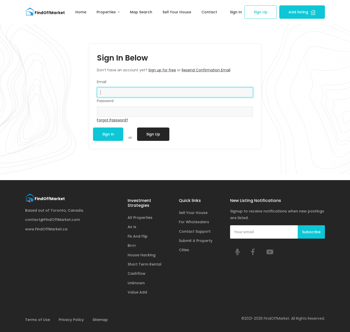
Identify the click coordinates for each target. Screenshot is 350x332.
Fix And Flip (138, 236)
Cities (184, 249)
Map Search (141, 12)
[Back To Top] (335, 317)
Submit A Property (195, 240)
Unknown (136, 283)
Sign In (236, 12)
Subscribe (311, 232)
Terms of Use (37, 319)
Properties (107, 12)
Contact (209, 12)
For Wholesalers (194, 221)
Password (105, 100)
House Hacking (142, 255)
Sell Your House (176, 12)
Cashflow (137, 273)
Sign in (108, 134)
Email (101, 81)
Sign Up (260, 12)
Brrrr (132, 245)
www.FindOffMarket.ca (46, 229)
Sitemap (100, 319)
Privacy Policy (71, 319)
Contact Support (195, 231)
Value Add (137, 292)
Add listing (299, 12)
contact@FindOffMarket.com (52, 219)
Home (80, 12)
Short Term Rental (144, 264)
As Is (132, 226)
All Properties (140, 217)
